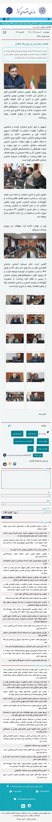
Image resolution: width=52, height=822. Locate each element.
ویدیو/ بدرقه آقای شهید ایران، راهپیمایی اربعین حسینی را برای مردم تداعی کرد (25, 776)
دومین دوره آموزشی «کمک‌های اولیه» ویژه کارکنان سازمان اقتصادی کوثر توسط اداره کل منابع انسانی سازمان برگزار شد (25, 693)
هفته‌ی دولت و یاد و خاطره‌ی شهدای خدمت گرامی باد (28, 549)
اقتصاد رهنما (42, 449)
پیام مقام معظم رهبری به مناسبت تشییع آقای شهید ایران (28, 660)
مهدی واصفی (17, 433)
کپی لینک (37, 455)
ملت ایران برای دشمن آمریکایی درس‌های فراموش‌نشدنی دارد (26, 646)
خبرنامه (43, 425)
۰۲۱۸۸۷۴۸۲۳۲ (44, 791)
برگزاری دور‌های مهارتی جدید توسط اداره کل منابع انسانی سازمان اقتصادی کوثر (25, 634)
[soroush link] (5, 464)
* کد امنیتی (46, 508)
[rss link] (23, 806)
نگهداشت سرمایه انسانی (23, 441)
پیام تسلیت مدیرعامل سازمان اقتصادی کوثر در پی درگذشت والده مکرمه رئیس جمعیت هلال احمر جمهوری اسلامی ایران (25, 700)
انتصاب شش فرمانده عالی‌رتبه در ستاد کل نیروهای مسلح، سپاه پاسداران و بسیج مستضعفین (25, 603)
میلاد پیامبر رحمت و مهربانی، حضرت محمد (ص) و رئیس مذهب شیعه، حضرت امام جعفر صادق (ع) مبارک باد (25, 534)
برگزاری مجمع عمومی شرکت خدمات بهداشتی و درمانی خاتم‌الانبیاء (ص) (25, 562)
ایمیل (48, 500)
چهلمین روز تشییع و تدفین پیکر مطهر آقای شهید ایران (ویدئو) (26, 598)
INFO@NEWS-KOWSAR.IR (27, 799)
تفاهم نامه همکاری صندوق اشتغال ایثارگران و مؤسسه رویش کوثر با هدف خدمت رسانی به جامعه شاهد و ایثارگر (25, 578)
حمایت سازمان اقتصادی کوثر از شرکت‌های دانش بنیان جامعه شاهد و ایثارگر (25, 527)
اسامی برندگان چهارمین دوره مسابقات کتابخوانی (31, 770)
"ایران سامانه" (21, 819)
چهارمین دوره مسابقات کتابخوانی (36, 745)
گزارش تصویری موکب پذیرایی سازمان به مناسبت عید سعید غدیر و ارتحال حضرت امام (25, 758)
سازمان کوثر (32, 433)
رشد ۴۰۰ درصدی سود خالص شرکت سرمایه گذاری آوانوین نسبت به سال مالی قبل (25, 627)
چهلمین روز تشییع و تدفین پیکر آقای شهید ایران (31, 594)
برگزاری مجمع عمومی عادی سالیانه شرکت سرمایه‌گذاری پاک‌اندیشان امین (25, 555)
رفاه (30, 449)
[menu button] (48, 19)
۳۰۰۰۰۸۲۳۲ (17, 791)
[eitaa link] (10, 463)
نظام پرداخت (43, 441)
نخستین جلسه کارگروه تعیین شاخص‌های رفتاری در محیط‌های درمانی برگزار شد (25, 730)
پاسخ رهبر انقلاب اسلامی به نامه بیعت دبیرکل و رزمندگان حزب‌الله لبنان (25, 641)
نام (49, 492)
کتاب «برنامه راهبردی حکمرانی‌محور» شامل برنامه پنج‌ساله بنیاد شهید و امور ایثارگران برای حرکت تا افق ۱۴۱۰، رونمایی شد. (25, 610)
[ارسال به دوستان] (4, 32)
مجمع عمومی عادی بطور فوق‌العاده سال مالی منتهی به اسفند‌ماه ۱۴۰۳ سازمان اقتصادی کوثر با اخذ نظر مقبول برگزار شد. (25, 714)
